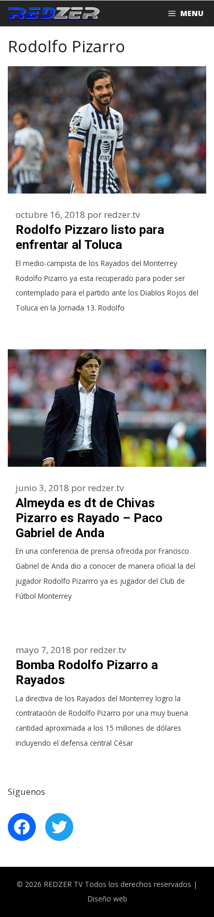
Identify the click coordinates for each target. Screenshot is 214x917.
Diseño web (107, 899)
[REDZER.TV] (52, 13)
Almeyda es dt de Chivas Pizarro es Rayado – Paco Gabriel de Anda (89, 518)
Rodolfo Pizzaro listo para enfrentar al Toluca (90, 237)
